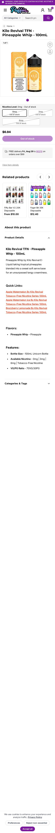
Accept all (28, 829)
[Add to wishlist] (50, 44)
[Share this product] (50, 51)
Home (9, 26)
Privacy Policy (35, 817)
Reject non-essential (36, 823)
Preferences (14, 823)
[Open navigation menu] (5, 10)
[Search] (48, 18)
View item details (10, 165)
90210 (39, 151)
